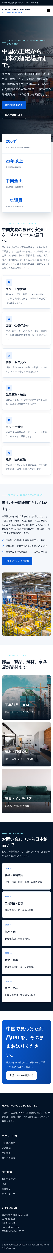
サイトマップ (8, 1194)
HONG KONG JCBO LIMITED (17, 10)
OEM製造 (6, 1148)
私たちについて (9, 1179)
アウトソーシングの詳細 (17, 561)
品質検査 (6, 1153)
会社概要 (6, 1189)
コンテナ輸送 (8, 1158)
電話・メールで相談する (21, 1075)
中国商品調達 (8, 1143)
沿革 (4, 1184)
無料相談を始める (14, 105)
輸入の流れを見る (14, 115)
